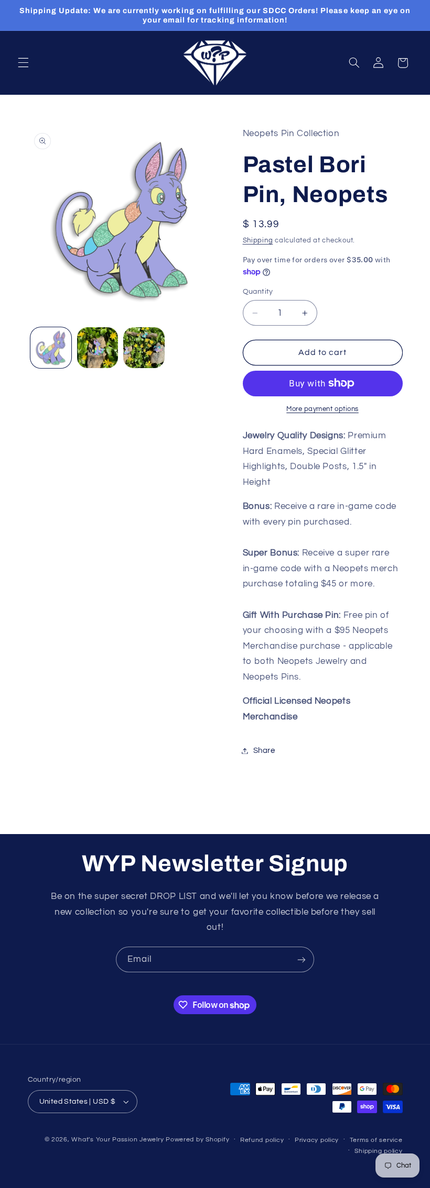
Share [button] (264, 750)
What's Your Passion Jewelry (117, 1139)
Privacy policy (317, 1140)
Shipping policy (378, 1151)
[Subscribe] (301, 959)
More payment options (322, 409)
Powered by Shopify (197, 1139)
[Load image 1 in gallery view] (50, 347)
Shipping (258, 240)
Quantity (258, 291)
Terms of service (376, 1140)
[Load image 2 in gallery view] (97, 347)
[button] (23, 63)
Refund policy (262, 1140)
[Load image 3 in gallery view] (143, 347)
